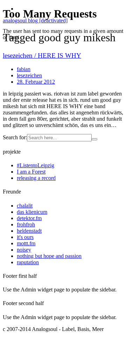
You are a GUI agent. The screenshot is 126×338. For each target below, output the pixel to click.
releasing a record (36, 178)
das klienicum (32, 212)
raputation (28, 262)
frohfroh (26, 224)
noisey (24, 250)
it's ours (25, 237)
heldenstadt (29, 231)
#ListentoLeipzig (35, 165)
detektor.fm (29, 218)
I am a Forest (31, 172)
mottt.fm (26, 243)
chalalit (25, 206)
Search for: (15, 137)
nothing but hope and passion (49, 256)
